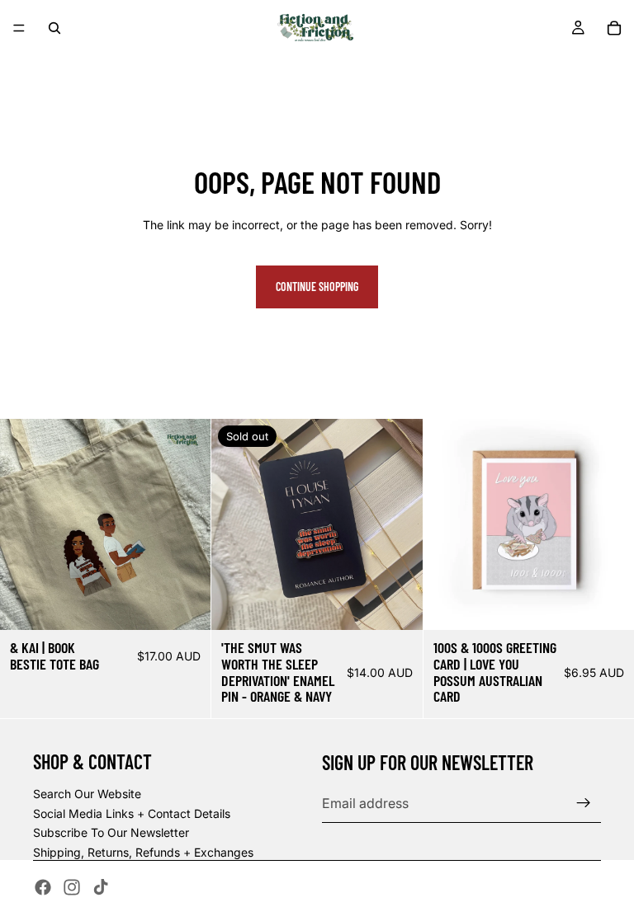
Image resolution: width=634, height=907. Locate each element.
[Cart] (614, 28)
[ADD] (186, 604)
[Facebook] (43, 887)
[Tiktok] (101, 887)
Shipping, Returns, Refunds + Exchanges (143, 852)
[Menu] (19, 28)
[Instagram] (72, 887)
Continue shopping (317, 287)
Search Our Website (87, 794)
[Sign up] (583, 803)
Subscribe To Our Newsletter (111, 832)
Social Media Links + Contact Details (131, 813)
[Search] (54, 28)
